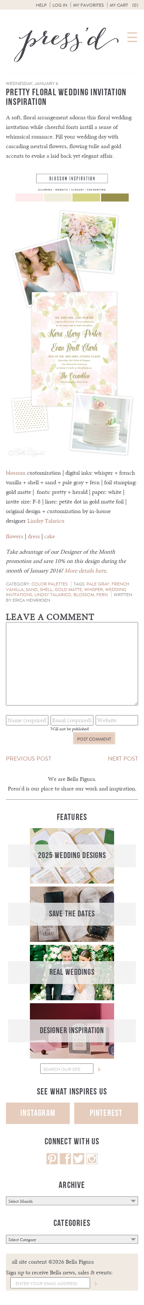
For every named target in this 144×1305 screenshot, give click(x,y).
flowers (14, 536)
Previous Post (28, 758)
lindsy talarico (52, 595)
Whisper (93, 589)
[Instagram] (92, 1162)
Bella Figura (81, 778)
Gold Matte (68, 589)
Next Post (123, 758)
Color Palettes (49, 584)
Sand (32, 589)
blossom (15, 472)
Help (41, 5)
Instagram (37, 1113)
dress (34, 536)
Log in (59, 5)
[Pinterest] (52, 1162)
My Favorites (88, 5)
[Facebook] (65, 1162)
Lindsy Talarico (45, 520)
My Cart (124, 5)
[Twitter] (79, 1162)
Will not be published (70, 728)
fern (102, 595)
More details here (85, 570)
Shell (46, 589)
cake (49, 536)
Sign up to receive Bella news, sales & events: (59, 1272)
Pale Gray (97, 584)
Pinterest (106, 1113)
